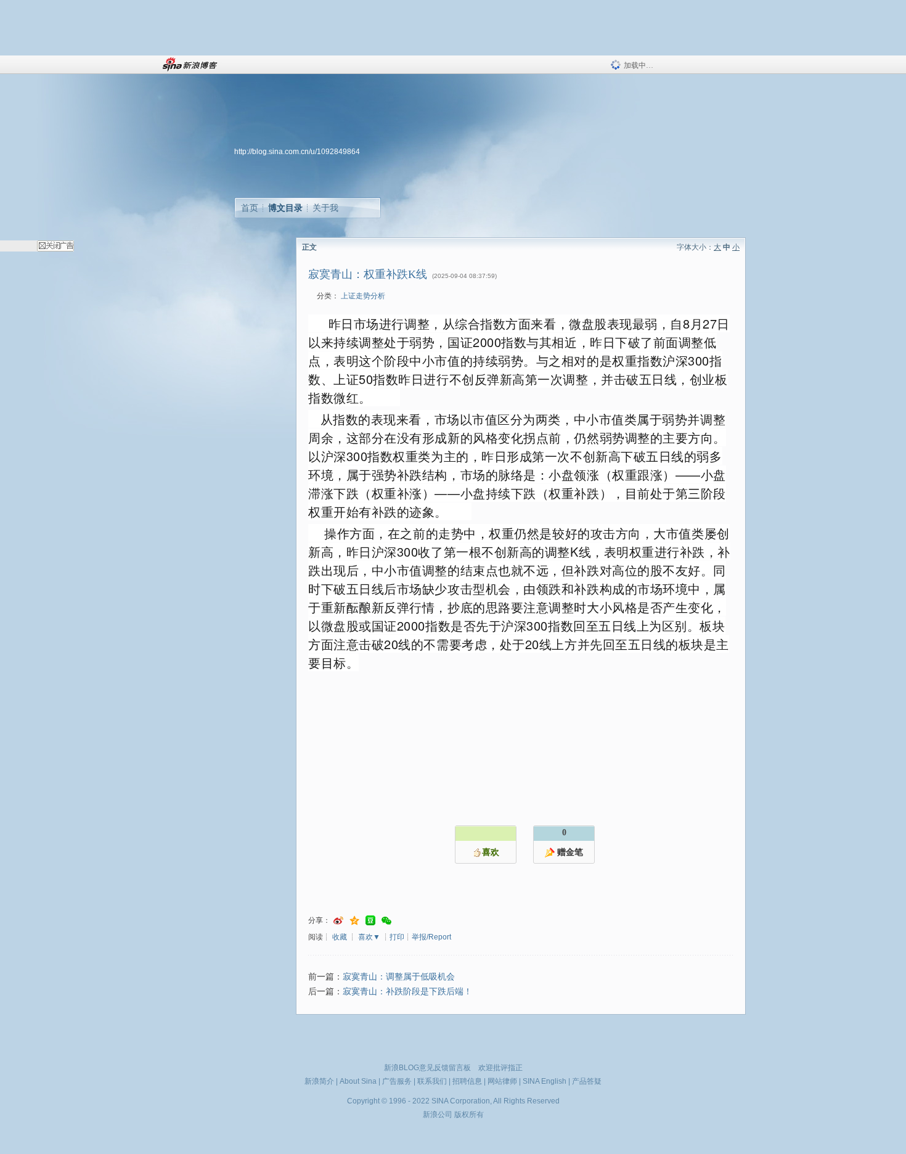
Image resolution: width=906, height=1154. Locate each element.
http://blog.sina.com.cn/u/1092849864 (297, 151)
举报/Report (431, 937)
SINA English (544, 1081)
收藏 (339, 937)
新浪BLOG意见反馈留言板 (427, 1067)
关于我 (325, 208)
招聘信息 (467, 1081)
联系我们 (432, 1081)
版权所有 (469, 1114)
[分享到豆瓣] (370, 920)
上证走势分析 (363, 296)
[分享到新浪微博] (338, 920)
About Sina (358, 1081)
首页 (249, 208)
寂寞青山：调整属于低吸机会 (399, 976)
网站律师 (502, 1081)
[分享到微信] (386, 920)
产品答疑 (587, 1081)
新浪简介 (319, 1081)
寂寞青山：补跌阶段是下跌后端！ (407, 991)
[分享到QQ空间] (354, 920)
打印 (397, 937)
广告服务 (397, 1081)
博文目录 (285, 208)
